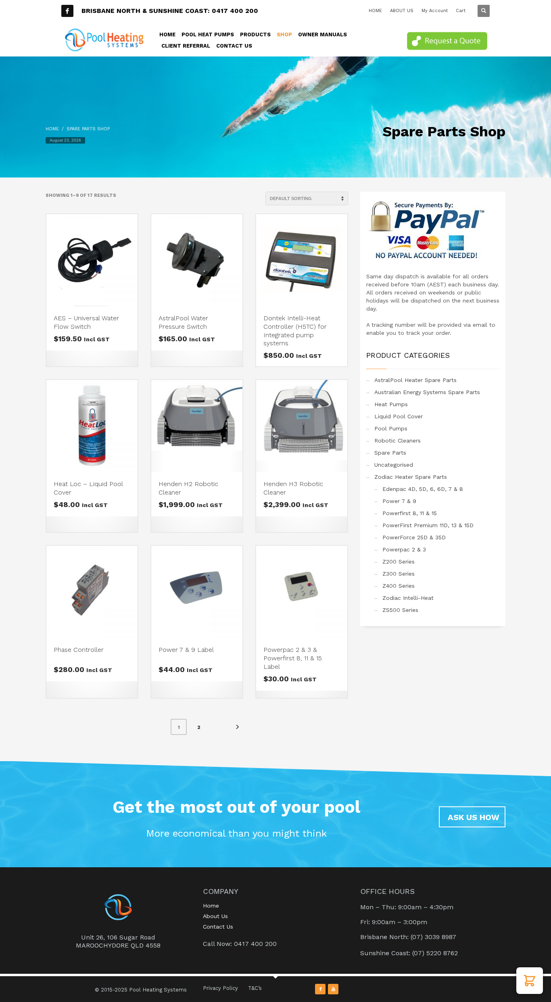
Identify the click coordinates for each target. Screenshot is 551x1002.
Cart (460, 10)
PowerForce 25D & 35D (414, 537)
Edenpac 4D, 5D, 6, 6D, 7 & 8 (422, 489)
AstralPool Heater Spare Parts (415, 380)
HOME (375, 10)
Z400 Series (398, 585)
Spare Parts (390, 452)
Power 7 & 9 (399, 501)
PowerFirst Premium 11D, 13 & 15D (428, 525)
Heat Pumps (391, 404)
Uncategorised (393, 464)
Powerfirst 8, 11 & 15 (409, 513)
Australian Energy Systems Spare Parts (427, 392)
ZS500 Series (400, 610)
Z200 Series (398, 561)
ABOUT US (401, 10)
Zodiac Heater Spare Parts (410, 477)
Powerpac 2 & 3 (404, 549)
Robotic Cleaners (397, 440)
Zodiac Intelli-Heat (408, 598)
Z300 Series (398, 573)
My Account (435, 10)
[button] (529, 980)
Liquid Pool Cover (398, 416)
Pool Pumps (390, 428)
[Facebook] (67, 11)
